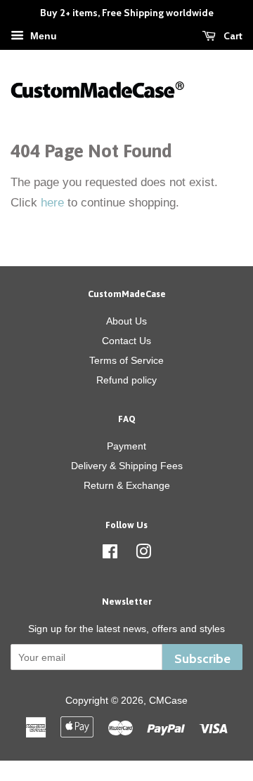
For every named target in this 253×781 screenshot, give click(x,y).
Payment (126, 446)
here (52, 202)
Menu (42, 35)
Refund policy (126, 380)
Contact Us (126, 340)
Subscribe (202, 658)
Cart (231, 35)
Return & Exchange (127, 485)
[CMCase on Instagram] (143, 554)
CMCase (168, 700)
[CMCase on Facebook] (110, 554)
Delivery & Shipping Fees (127, 465)
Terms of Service (126, 360)
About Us (126, 321)
